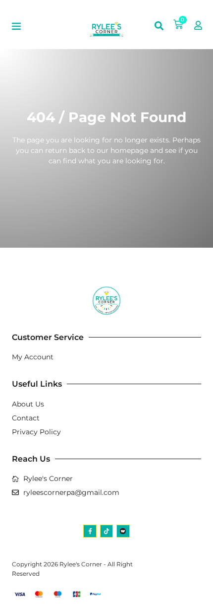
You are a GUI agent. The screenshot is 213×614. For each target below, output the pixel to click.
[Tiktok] (106, 531)
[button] (16, 25)
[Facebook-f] (89, 531)
